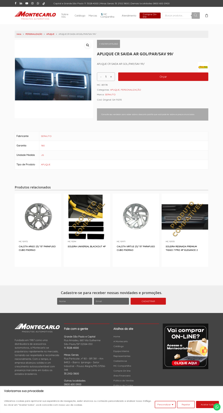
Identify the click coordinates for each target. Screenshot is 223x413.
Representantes (121, 356)
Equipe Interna (121, 351)
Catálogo (118, 346)
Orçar (163, 76)
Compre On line (121, 370)
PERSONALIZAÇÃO (33, 34)
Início (19, 34)
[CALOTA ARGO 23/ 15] (38, 217)
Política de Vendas (123, 380)
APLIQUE (50, 34)
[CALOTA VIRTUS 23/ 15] (136, 217)
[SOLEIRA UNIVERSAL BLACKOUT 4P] (87, 217)
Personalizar (164, 404)
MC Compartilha (122, 365)
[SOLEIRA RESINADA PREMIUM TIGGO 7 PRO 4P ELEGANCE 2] (185, 217)
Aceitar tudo (207, 404)
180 (43, 145)
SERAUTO (110, 94)
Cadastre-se (120, 360)
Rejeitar (186, 404)
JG (42, 155)
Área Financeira (121, 375)
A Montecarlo (120, 341)
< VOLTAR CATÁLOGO (108, 44)
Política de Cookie (123, 385)
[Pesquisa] (196, 15)
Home (116, 336)
